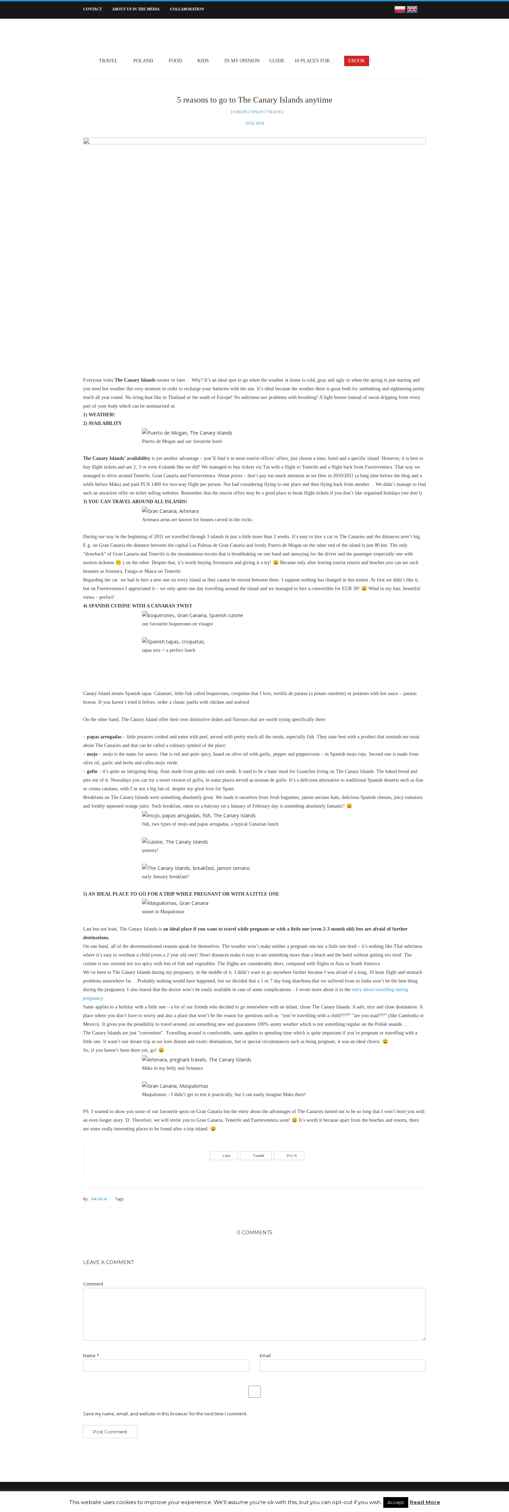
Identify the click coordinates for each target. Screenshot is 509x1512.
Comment (93, 1284)
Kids (203, 60)
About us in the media (136, 9)
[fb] (379, 60)
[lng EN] (412, 8)
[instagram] (397, 60)
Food (175, 60)
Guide (277, 60)
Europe (239, 112)
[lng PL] (400, 8)
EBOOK (356, 60)
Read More (425, 1502)
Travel (108, 60)
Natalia (99, 1198)
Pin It (292, 1155)
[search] (424, 10)
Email (265, 1355)
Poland (143, 60)
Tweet (258, 1155)
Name (91, 1355)
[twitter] (388, 60)
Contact (92, 9)
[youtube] (406, 60)
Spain (257, 112)
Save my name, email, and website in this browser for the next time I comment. (165, 1414)
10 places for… (314, 60)
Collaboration (187, 9)
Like (226, 1155)
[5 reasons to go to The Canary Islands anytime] (254, 256)
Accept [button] (395, 1502)
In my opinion (242, 60)
